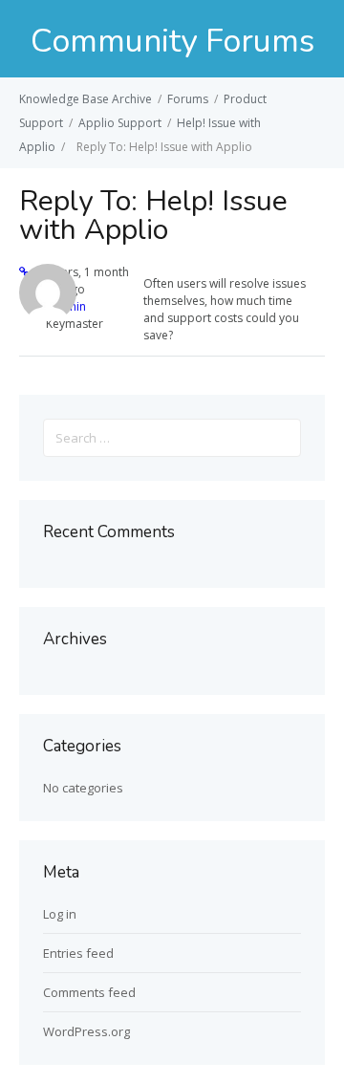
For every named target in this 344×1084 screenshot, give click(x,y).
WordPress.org (86, 1031)
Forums (187, 99)
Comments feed (89, 992)
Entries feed (78, 953)
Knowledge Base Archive (85, 99)
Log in (59, 913)
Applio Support (119, 123)
